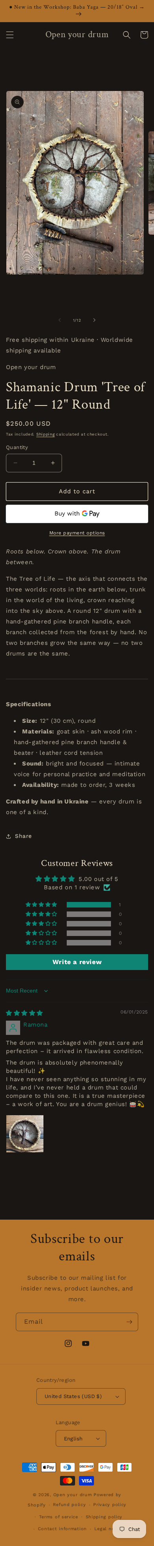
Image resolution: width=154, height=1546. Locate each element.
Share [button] (23, 836)
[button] (10, 35)
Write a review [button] (77, 962)
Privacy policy (109, 1504)
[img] (24, 1013)
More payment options (77, 533)
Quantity (17, 447)
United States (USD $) (73, 1396)
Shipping (45, 434)
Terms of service (58, 1516)
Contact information (62, 1528)
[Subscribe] (129, 1322)
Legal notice (109, 1528)
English (73, 1439)
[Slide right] (94, 320)
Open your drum (73, 1494)
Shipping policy (104, 1516)
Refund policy (69, 1504)
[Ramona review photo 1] (25, 1134)
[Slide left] (59, 320)
